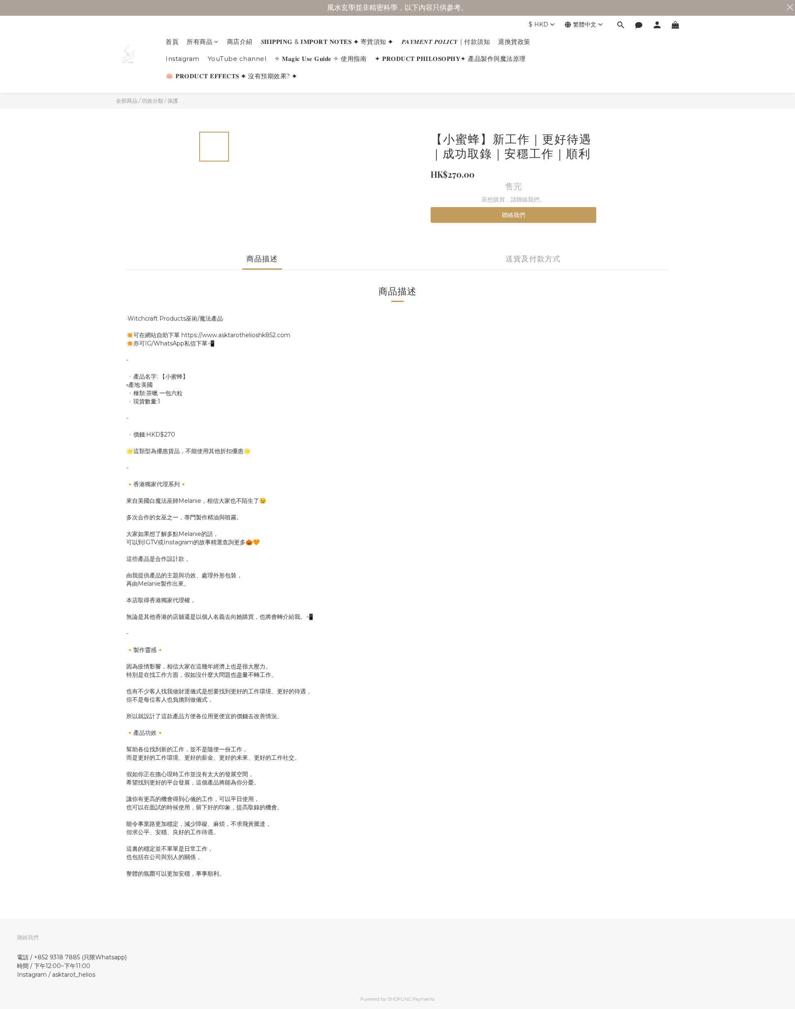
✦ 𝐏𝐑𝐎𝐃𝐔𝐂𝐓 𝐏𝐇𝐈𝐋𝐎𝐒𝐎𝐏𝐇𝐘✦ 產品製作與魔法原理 (450, 59)
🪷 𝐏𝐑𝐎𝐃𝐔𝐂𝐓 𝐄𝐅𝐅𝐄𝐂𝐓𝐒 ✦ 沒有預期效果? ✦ (231, 76)
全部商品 (126, 100)
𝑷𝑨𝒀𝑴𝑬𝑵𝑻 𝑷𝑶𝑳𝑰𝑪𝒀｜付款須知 (446, 42)
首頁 (172, 42)
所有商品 (199, 42)
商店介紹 (240, 42)
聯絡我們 (513, 215)
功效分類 (152, 100)
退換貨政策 (514, 42)
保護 (172, 100)
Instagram (183, 59)
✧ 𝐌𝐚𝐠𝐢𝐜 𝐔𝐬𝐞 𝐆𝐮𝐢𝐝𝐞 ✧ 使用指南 (320, 59)
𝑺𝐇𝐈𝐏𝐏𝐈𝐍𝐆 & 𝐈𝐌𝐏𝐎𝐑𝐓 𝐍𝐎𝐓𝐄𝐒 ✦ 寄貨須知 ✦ (327, 42)
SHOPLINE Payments (411, 999)
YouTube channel (237, 59)
